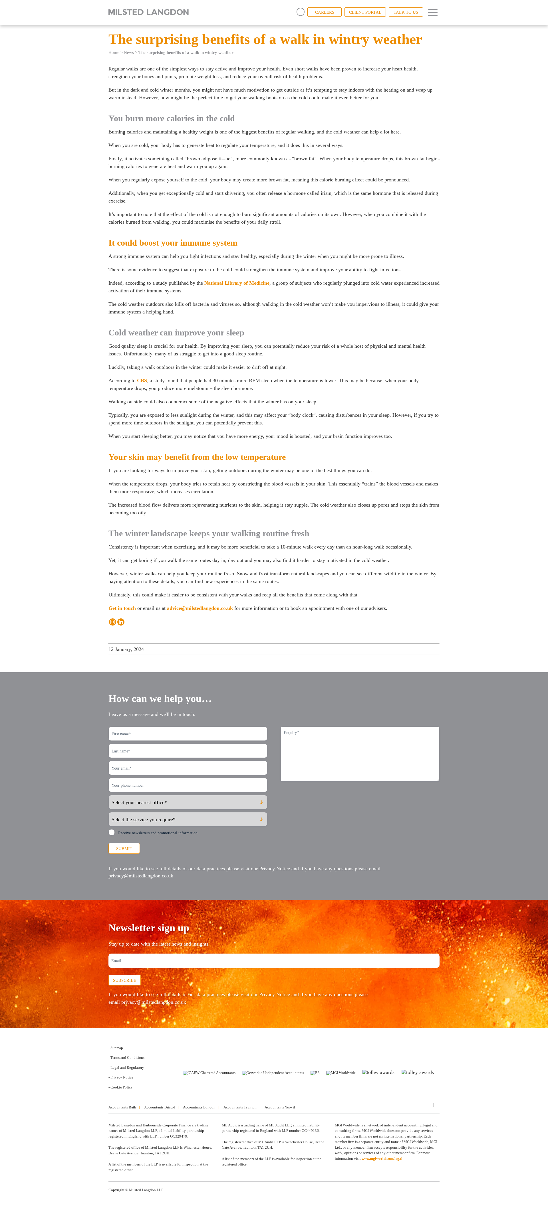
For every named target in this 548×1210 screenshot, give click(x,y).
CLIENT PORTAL (365, 12)
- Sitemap (115, 1048)
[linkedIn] (421, 1104)
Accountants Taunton (240, 1107)
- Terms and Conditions (126, 1057)
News (129, 52)
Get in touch (122, 608)
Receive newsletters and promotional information (158, 833)
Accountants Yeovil (280, 1107)
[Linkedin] (120, 622)
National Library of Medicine (236, 283)
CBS (142, 380)
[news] (436, 1104)
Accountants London (199, 1107)
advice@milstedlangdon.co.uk (200, 608)
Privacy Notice (274, 868)
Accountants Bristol (159, 1107)
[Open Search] (301, 12)
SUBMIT (124, 848)
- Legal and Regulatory (126, 1067)
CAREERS (324, 12)
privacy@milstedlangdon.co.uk (140, 876)
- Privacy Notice (120, 1077)
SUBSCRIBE (124, 980)
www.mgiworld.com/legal (382, 1158)
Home (113, 52)
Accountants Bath (122, 1107)
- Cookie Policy (120, 1087)
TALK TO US (406, 12)
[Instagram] (112, 622)
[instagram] (429, 1104)
